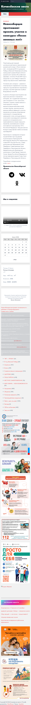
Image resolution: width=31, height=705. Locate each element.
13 (15, 247)
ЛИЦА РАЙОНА (9, 377)
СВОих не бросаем (9, 407)
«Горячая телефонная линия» (9, 617)
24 (5, 252)
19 (12, 250)
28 (19, 252)
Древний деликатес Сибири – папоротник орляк (15, 611)
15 (22, 247)
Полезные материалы (10, 395)
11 (8, 247)
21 (19, 250)
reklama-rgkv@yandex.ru (22, 347)
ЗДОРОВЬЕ (7, 374)
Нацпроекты (7, 388)
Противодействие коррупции (12, 398)
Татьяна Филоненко (15, 300)
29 (22, 252)
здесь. (9, 163)
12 (12, 247)
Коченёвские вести (15, 6)
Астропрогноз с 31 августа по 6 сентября (12, 608)
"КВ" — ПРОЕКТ (9, 359)
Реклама (6, 404)
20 (15, 250)
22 (22, 250)
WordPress (10, 704)
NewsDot (21, 704)
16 (26, 247)
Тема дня (7, 410)
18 (8, 250)
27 (15, 252)
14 (19, 247)
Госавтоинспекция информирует (13, 371)
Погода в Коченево (8, 270)
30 (26, 252)
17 (5, 250)
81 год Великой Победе (11, 362)
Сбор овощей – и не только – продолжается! (14, 614)
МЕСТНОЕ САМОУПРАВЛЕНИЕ (13, 380)
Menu (4, 14)
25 (8, 252)
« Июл (15, 259)
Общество (7, 392)
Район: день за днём (10, 401)
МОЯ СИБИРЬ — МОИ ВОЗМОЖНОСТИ (15, 383)
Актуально (6, 21)
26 (12, 252)
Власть (6, 368)
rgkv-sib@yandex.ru (18, 340)
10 (5, 247)
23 (26, 250)
